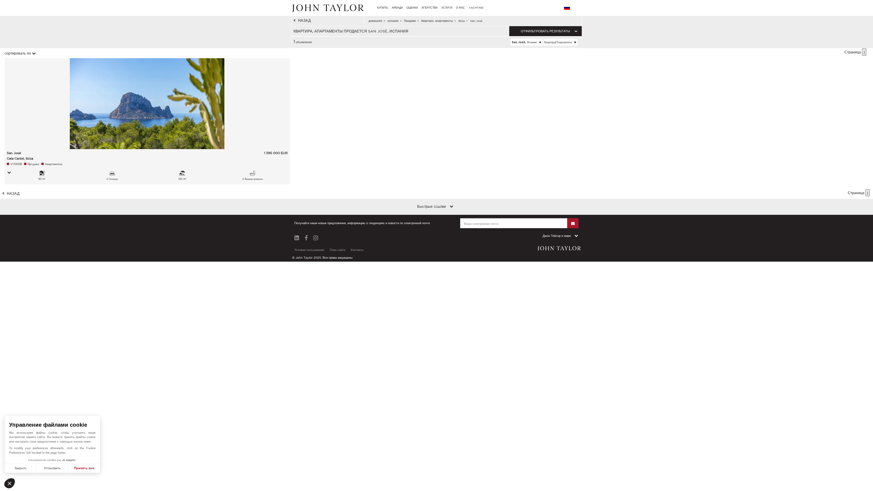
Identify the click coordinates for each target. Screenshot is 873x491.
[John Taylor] (327, 7)
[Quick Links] (451, 206)
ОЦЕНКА (412, 7)
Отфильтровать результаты (545, 31)
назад (304, 20)
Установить (52, 468)
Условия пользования (309, 250)
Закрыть (20, 468)
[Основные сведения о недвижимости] (9, 173)
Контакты (357, 250)
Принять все (84, 468)
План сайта (337, 250)
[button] (9, 483)
